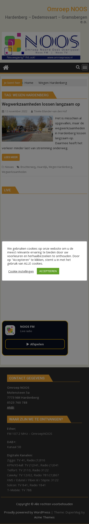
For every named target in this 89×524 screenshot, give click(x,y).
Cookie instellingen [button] (21, 271)
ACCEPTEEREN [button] (48, 271)
